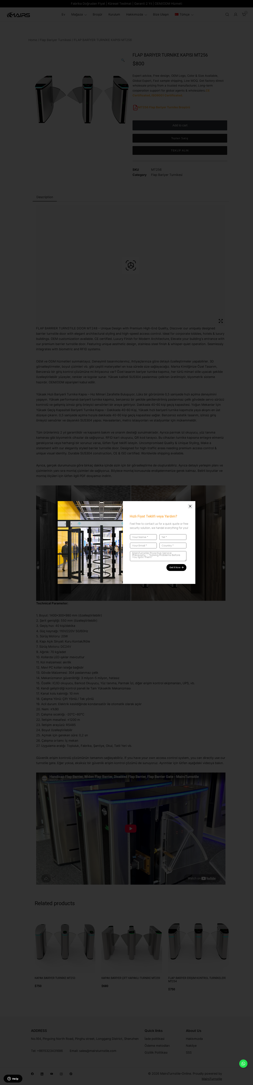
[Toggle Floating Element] (243, 1063)
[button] (190, 506)
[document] (126, 542)
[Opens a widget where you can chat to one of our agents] (12, 1079)
